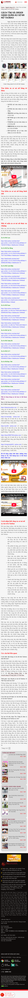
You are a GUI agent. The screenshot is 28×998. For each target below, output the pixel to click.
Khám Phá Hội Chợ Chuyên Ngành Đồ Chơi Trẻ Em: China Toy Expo (16, 763)
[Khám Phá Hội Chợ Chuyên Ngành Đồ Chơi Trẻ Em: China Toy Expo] (5, 764)
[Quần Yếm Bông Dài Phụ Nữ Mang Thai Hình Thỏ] (5, 805)
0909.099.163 (9, 937)
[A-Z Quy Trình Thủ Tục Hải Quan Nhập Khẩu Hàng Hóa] (5, 831)
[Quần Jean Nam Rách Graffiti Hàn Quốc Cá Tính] (5, 790)
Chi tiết (5, 923)
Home (2, 7)
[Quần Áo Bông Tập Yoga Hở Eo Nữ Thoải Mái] (5, 812)
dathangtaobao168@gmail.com (8, 939)
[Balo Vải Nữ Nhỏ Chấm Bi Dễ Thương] (5, 798)
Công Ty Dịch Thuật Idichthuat (12, 976)
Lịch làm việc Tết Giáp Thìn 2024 (17, 777)
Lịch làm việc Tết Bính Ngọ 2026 (17, 754)
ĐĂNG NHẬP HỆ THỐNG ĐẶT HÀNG (10, 954)
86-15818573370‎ (8, 927)
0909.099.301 (21, 937)
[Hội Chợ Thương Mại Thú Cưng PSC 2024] (5, 772)
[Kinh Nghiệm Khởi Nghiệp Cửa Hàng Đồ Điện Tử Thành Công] (5, 846)
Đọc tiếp (23, 756)
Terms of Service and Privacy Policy (9, 982)
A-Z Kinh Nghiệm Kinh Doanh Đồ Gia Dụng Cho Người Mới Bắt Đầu (17, 822)
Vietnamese (19, 2)
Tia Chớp (4, 669)
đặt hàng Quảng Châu (15, 673)
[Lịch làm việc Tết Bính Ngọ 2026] (5, 757)
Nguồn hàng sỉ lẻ (10, 7)
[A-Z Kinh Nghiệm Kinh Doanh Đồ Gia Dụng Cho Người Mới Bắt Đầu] (5, 823)
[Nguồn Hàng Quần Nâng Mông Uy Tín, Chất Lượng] (5, 839)
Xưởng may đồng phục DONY (11, 980)
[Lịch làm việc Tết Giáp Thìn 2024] (5, 779)
